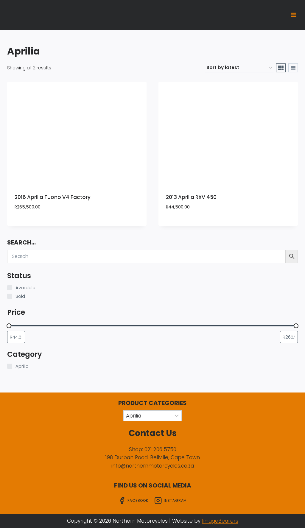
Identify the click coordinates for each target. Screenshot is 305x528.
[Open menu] (293, 14)
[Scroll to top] (291, 517)
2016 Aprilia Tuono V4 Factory (53, 197)
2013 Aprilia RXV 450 (191, 197)
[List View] (293, 67)
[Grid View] (281, 67)
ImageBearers (220, 520)
